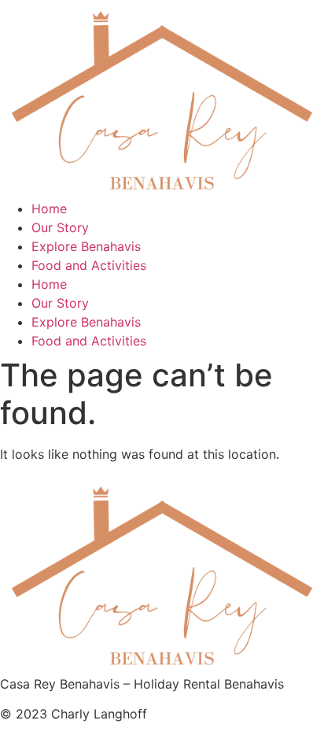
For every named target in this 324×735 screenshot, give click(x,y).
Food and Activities (88, 265)
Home (49, 208)
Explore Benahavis (86, 246)
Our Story (60, 227)
